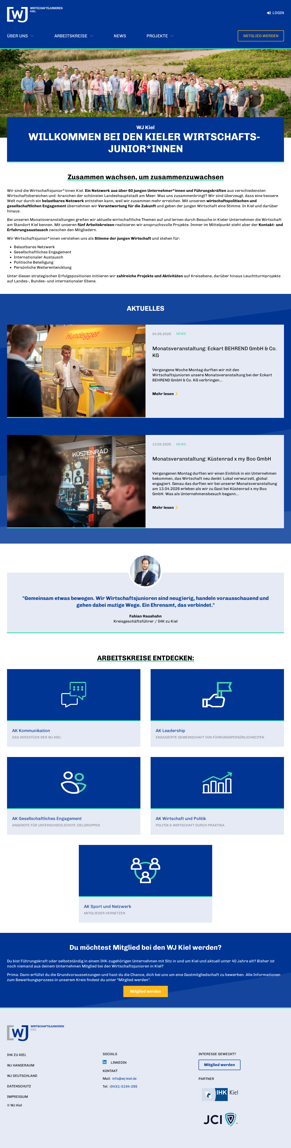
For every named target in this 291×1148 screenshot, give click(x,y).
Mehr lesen (163, 393)
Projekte (157, 35)
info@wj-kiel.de (124, 1079)
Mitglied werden (260, 36)
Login (278, 12)
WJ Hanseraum (20, 1065)
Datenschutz (19, 1086)
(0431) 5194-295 (123, 1086)
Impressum (17, 1097)
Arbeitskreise (70, 35)
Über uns (17, 35)
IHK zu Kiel (16, 1055)
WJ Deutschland (22, 1076)
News (120, 35)
